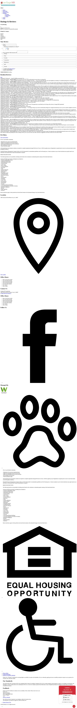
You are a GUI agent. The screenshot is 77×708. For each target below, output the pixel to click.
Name (4, 44)
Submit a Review (4, 72)
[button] (40, 468)
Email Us (9, 293)
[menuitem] (40, 10)
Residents (5, 13)
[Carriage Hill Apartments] (5, 393)
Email (4, 45)
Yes (8, 48)
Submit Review (9, 69)
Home (4, 10)
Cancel (4, 69)
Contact (6, 16)
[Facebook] (40, 382)
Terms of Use (11, 68)
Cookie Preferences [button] (6, 674)
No (8, 49)
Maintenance (7, 15)
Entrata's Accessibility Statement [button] (9, 675)
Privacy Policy (5, 673)
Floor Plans (5, 11)
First (1, 77)
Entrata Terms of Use (7, 702)
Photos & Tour (5, 12)
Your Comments (6, 52)
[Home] (8, 6)
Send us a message (6, 697)
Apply (4, 17)
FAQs (4, 18)
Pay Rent (7, 14)
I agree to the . (9, 68)
